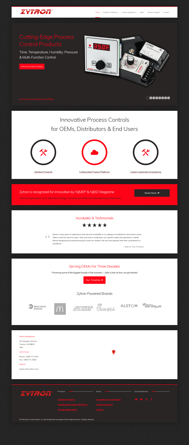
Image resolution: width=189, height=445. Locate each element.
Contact (166, 12)
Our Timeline (93, 280)
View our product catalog (32, 66)
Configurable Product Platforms (72, 412)
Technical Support (104, 412)
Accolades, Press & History (108, 407)
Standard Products (66, 407)
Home (97, 12)
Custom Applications (129, 12)
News (142, 12)
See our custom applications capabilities (36, 99)
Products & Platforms (110, 12)
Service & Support (154, 12)
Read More (151, 192)
